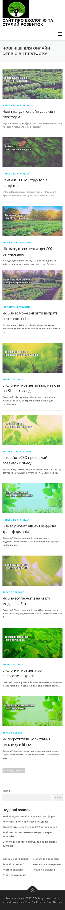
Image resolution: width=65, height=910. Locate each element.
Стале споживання (14, 875)
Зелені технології (13, 864)
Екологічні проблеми (16, 307)
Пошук (6, 790)
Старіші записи (13, 770)
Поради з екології (14, 592)
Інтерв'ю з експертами (16, 242)
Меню (59, 34)
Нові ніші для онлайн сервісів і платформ (28, 816)
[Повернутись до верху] (32, 890)
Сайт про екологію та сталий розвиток (27, 22)
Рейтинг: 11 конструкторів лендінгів (25, 821)
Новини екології (13, 379)
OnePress (37, 902)
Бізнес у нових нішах (15, 105)
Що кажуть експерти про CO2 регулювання (29, 827)
